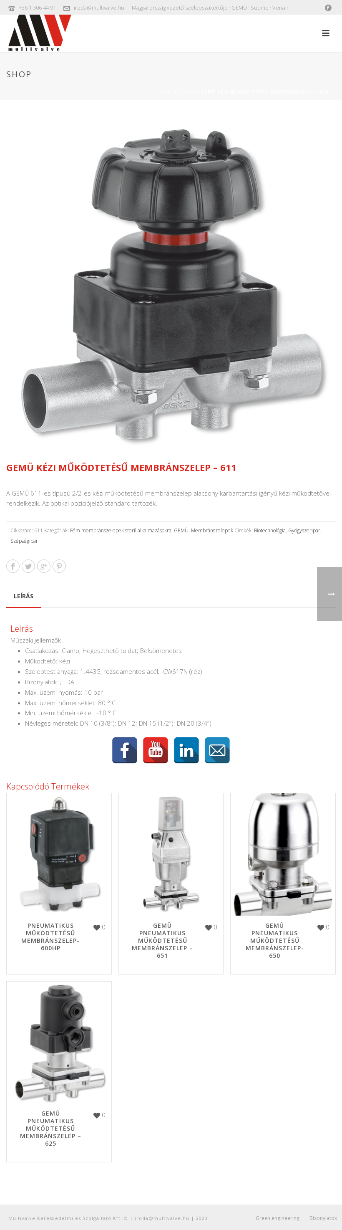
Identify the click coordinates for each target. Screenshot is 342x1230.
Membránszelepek (212, 530)
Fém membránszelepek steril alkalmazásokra (120, 530)
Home (164, 92)
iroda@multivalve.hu (99, 7)
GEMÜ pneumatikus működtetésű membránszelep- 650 (275, 940)
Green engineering (277, 1218)
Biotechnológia (270, 530)
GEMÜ (181, 530)
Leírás (23, 596)
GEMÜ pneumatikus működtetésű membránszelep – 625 (50, 1128)
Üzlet (187, 92)
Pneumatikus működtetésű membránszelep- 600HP (50, 936)
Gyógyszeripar (304, 530)
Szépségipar (24, 540)
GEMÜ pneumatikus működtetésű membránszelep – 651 (162, 940)
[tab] (23, 596)
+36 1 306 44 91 (37, 7)
